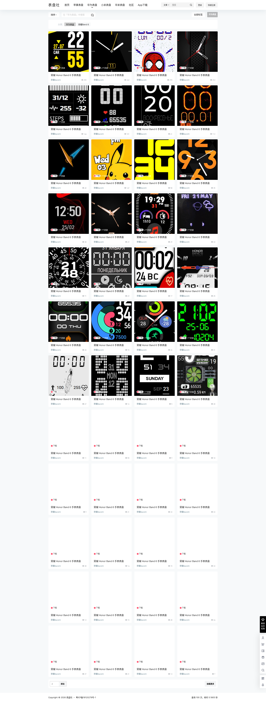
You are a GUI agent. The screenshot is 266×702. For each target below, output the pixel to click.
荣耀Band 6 (83, 24)
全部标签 (198, 14)
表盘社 (69, 697)
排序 (53, 14)
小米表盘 (106, 4)
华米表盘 (120, 4)
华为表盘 (92, 4)
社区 (131, 4)
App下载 (142, 4)
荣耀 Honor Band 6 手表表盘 (66, 75)
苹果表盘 (78, 4)
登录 (200, 5)
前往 (62, 684)
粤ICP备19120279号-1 (86, 697)
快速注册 (211, 5)
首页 (66, 4)
